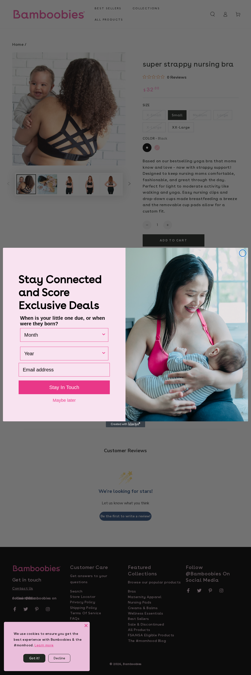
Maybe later (64, 400)
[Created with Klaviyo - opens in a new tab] (125, 424)
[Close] (86, 625)
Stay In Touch (64, 387)
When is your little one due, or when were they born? (62, 320)
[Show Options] (103, 335)
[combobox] (62, 335)
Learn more (44, 645)
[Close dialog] (242, 253)
